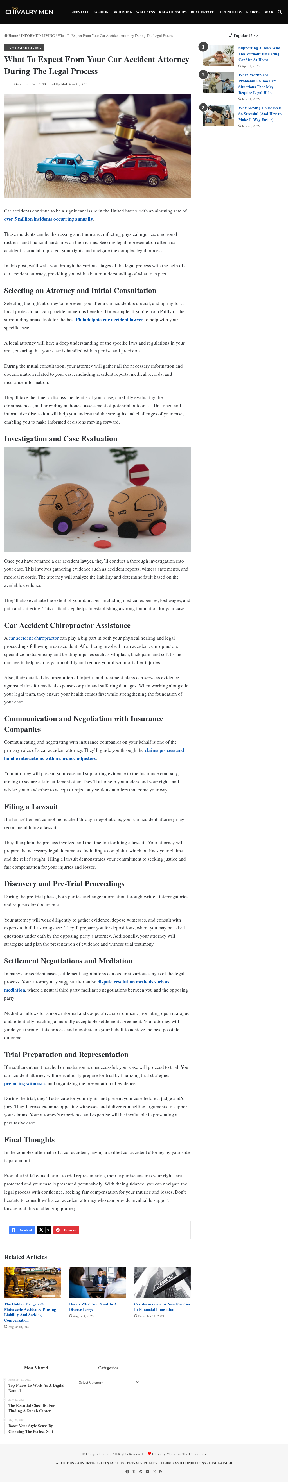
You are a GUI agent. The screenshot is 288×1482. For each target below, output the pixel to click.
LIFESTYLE (79, 12)
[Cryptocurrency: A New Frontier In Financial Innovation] (162, 1282)
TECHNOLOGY (230, 12)
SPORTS (253, 12)
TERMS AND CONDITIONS (183, 1462)
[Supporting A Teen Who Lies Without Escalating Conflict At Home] (218, 55)
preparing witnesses (25, 1083)
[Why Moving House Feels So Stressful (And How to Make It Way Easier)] (218, 115)
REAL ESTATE (202, 12)
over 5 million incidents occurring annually (48, 218)
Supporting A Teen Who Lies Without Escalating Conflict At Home (259, 54)
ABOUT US (65, 1462)
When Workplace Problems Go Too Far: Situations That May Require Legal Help (257, 84)
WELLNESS (145, 12)
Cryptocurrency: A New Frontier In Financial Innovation (162, 1306)
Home (13, 35)
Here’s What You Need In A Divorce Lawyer (93, 1306)
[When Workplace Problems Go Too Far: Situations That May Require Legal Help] (218, 82)
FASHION (101, 12)
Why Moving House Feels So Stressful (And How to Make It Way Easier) (260, 114)
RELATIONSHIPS (173, 12)
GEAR (268, 12)
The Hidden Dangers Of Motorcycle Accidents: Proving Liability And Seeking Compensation (30, 1312)
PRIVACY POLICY (142, 1462)
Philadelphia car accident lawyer (109, 319)
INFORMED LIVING (38, 35)
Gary (18, 84)
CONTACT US (112, 1462)
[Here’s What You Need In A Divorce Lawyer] (97, 1282)
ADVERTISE (87, 1462)
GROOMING (122, 12)
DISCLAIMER (220, 1462)
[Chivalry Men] (29, 12)
